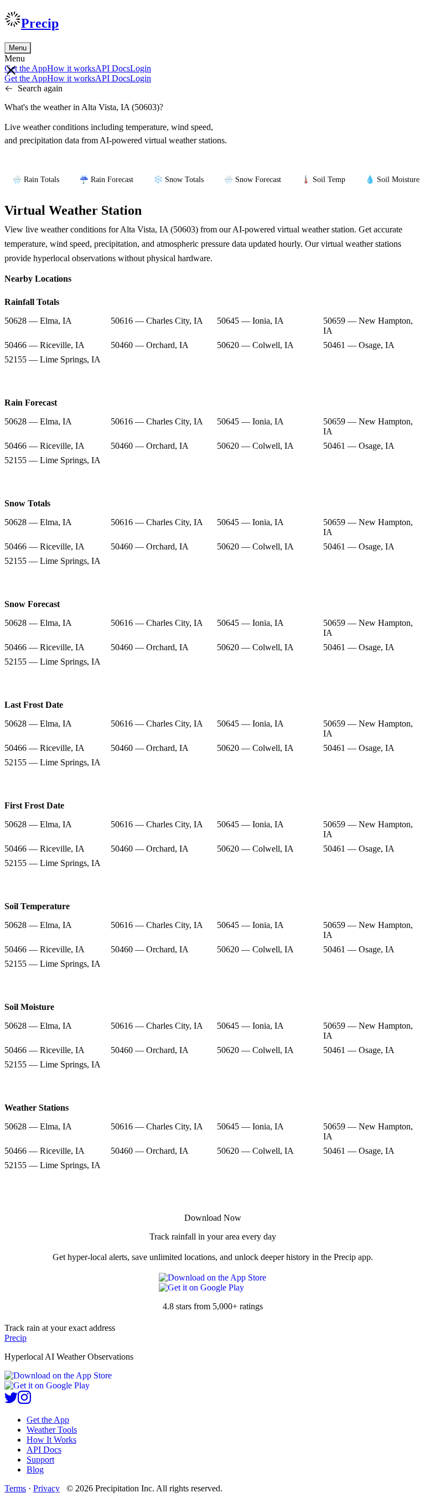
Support (40, 1459)
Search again (40, 88)
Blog (35, 1469)
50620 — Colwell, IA (255, 345)
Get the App (48, 1419)
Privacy (46, 1488)
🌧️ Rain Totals (35, 179)
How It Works (51, 1439)
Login (140, 68)
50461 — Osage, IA (359, 345)
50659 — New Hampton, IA (368, 325)
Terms (15, 1488)
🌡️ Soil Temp (323, 179)
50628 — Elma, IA (38, 320)
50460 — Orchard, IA (150, 345)
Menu (18, 48)
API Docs (112, 68)
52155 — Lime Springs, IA (52, 359)
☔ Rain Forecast (106, 179)
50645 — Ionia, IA (250, 320)
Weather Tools (52, 1429)
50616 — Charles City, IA (157, 320)
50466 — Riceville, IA (44, 345)
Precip (40, 23)
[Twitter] (11, 1401)
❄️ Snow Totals (178, 179)
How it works (71, 68)
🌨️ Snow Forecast (252, 179)
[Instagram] (24, 1401)
